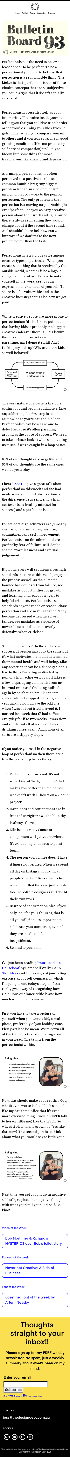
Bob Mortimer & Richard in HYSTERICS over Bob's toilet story (33, 1241)
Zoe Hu (20, 484)
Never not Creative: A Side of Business (29, 1270)
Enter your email (17, 1377)
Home (17, 13)
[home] (35, 6)
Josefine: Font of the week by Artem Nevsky (30, 1300)
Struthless (10, 973)
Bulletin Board (28, 13)
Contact (51, 13)
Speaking (41, 13)
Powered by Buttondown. (23, 1395)
